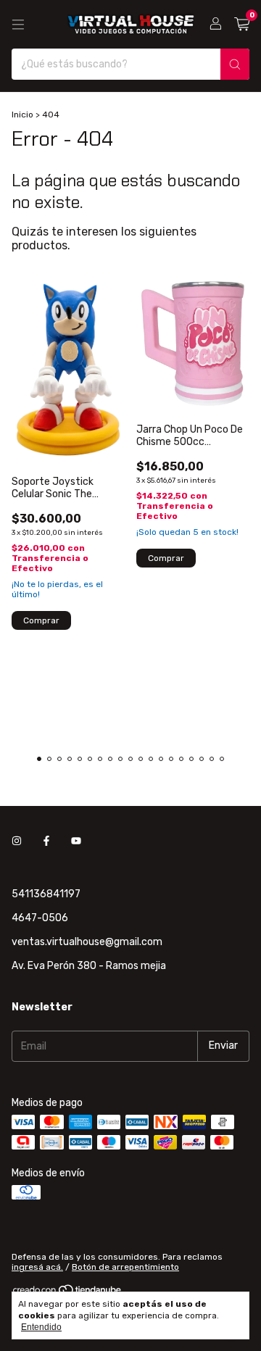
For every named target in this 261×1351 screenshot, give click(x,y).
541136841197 (46, 894)
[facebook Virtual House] (46, 841)
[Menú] (18, 24)
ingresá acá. (37, 1267)
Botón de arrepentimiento (125, 1267)
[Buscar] (234, 64)
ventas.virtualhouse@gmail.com (87, 942)
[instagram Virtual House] (17, 841)
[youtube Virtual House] (76, 841)
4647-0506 (40, 918)
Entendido (41, 1327)
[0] (241, 24)
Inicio (22, 114)
